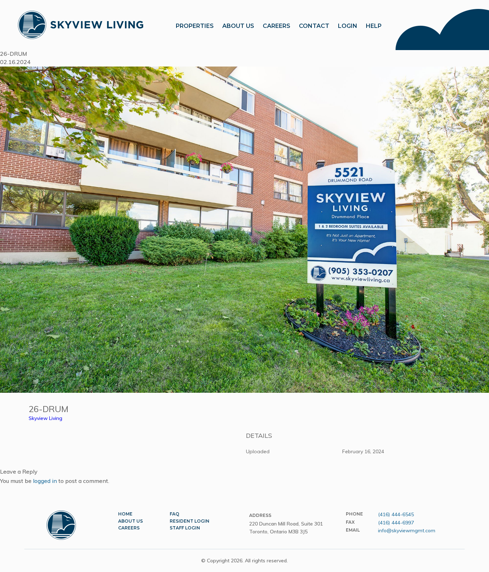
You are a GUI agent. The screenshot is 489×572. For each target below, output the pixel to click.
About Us (130, 521)
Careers (276, 26)
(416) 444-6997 (396, 522)
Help (374, 26)
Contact (314, 26)
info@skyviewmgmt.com (406, 530)
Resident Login (189, 521)
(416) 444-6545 (396, 514)
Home (125, 514)
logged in (45, 480)
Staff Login (185, 528)
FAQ (174, 514)
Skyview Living (45, 418)
